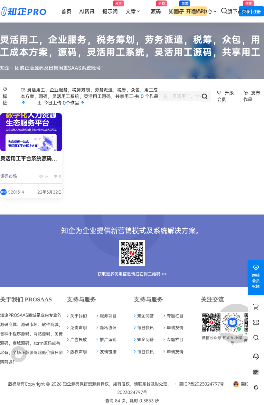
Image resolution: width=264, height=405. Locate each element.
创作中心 (202, 11)
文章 (131, 11)
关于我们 (78, 315)
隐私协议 (108, 327)
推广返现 (108, 339)
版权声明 (78, 351)
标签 (5, 99)
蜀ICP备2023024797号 (201, 384)
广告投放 (78, 339)
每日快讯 (145, 327)
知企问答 (145, 315)
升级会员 (225, 95)
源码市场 (8, 176)
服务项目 (108, 315)
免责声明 (78, 327)
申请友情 (175, 327)
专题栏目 (175, 315)
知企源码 (70, 384)
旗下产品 (239, 8)
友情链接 (108, 351)
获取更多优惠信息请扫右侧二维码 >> (132, 274)
